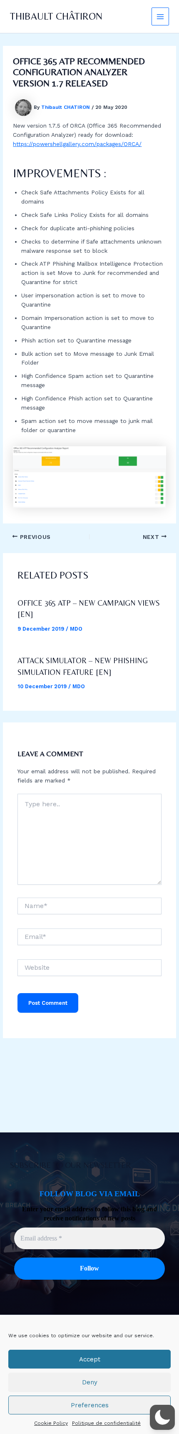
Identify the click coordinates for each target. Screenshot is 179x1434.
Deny (89, 1382)
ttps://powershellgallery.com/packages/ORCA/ (79, 144)
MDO (76, 629)
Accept (89, 1359)
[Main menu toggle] (160, 16)
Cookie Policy (51, 1423)
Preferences (90, 1405)
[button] (162, 1417)
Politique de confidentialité (106, 1423)
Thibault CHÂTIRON (56, 16)
